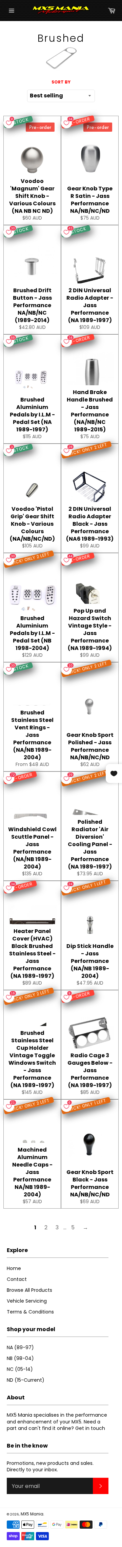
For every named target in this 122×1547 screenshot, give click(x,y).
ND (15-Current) (25, 1380)
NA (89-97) (20, 1347)
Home (14, 1268)
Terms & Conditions (30, 1311)
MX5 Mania (32, 1514)
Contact (17, 1279)
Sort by (61, 82)
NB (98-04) (20, 1358)
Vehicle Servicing (27, 1301)
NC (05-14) (20, 1369)
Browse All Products (29, 1290)
